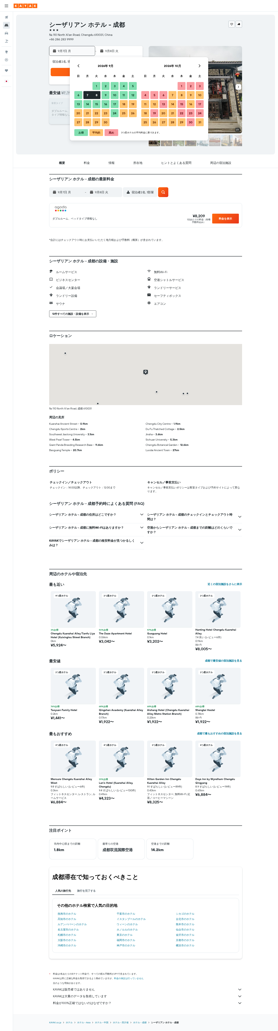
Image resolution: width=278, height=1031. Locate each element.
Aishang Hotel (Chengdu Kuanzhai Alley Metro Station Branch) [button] (168, 711)
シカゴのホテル (185, 913)
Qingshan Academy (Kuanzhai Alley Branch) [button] (121, 711)
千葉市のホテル (126, 913)
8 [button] (96, 95)
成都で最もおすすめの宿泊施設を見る (219, 733)
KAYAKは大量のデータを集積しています (80, 996)
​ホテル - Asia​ (83, 1022)
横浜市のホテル (185, 945)
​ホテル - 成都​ (140, 1022)
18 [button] (123, 104)
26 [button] (132, 113)
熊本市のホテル (185, 924)
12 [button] (132, 95)
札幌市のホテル (67, 935)
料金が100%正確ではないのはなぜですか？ (82, 1003)
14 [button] (87, 104)
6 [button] (78, 95)
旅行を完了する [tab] (86, 890)
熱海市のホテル (67, 913)
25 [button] (123, 113)
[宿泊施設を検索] (6, 25)
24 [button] (114, 113)
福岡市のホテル (126, 940)
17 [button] (114, 104)
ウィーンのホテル (127, 924)
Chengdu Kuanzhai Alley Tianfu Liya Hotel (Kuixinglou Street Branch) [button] (73, 635)
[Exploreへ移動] (6, 52)
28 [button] (87, 122)
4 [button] (124, 86)
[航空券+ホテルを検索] (6, 41)
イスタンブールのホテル (131, 919)
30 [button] (105, 122)
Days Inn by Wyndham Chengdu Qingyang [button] (215, 781)
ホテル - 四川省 (121, 1022)
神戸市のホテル (126, 945)
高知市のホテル (67, 919)
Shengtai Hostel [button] (205, 710)
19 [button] (132, 104)
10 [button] (114, 95)
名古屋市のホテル (68, 929)
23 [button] (105, 113)
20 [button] (78, 113)
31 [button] (199, 122)
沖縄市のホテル (67, 945)
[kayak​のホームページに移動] (25, 6)
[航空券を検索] (6, 17)
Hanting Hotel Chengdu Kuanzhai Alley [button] (215, 631)
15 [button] (96, 104)
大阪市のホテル (67, 940)
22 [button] (96, 113)
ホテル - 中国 (101, 1022)
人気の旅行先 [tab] (63, 890)
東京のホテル (125, 935)
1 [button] (96, 86)
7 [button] (87, 95)
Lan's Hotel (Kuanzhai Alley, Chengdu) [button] (116, 784)
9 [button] (105, 95)
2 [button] (105, 86)
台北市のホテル (185, 919)
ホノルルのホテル (127, 929)
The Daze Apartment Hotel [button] (115, 633)
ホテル (69, 1022)
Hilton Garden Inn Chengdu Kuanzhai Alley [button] (164, 781)
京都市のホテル (185, 940)
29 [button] (96, 122)
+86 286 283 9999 (61, 39)
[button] (6, 6)
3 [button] (115, 86)
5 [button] (133, 86)
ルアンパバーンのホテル (72, 924)
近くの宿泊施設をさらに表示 (225, 584)
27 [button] (78, 122)
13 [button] (78, 104)
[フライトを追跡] (6, 60)
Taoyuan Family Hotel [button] (64, 710)
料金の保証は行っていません (129, 978)
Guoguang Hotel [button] (157, 633)
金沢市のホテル (185, 935)
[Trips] (6, 70)
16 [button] (105, 104)
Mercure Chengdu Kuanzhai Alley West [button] (71, 781)
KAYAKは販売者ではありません (74, 989)
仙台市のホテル (185, 929)
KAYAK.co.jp (55, 1022)
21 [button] (87, 113)
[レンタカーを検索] (6, 33)
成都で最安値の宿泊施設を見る (223, 660)
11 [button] (124, 95)
